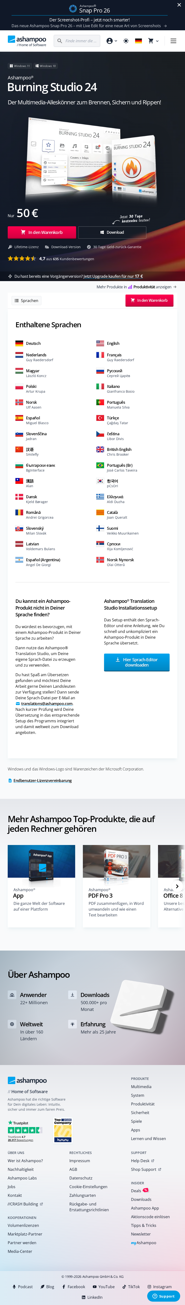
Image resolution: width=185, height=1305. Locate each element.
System (137, 1095)
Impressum (79, 1160)
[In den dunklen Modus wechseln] (126, 41)
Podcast (25, 1286)
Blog (50, 1286)
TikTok (134, 1286)
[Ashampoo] (27, 1080)
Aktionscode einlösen (150, 1216)
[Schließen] (179, 5)
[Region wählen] (138, 41)
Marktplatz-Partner (25, 1234)
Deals (139, 1190)
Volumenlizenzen (23, 1225)
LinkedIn (95, 1297)
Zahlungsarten (82, 1195)
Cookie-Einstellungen (88, 1186)
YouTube (107, 1286)
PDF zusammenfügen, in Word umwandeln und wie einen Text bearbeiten (116, 909)
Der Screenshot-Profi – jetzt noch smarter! (89, 20)
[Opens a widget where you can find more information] (163, 1297)
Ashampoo (143, 1243)
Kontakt (15, 1195)
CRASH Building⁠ (22, 1204)
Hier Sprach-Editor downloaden (140, 662)
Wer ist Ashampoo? (25, 1160)
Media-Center (20, 1251)
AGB (73, 1169)
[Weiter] (177, 886)
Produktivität (143, 1104)
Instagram (162, 1286)
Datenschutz (80, 1178)
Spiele (136, 1121)
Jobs (11, 1186)
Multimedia (141, 1086)
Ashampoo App (145, 1208)
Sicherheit (140, 1112)
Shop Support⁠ (143, 1169)
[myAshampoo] (111, 41)
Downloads (141, 1199)
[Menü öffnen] (173, 41)
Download (115, 232)
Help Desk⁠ (140, 1160)
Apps (135, 1130)
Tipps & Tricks (143, 1225)
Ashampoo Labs (22, 1178)
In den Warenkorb (45, 232)
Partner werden (22, 1242)
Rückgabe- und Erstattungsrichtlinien (89, 1206)
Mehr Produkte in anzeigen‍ (134, 287)
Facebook (76, 1286)
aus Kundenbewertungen (66, 258)
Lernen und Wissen (148, 1138)
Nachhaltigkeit (21, 1169)
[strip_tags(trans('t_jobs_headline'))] (63, 1130)
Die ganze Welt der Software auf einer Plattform (39, 906)
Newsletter (141, 1234)
